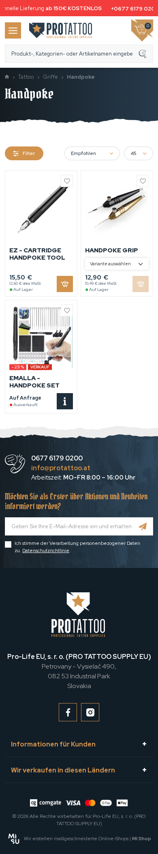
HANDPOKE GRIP (111, 250)
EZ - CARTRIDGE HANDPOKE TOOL (37, 254)
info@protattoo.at (60, 468)
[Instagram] (90, 712)
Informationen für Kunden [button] (53, 744)
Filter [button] (29, 153)
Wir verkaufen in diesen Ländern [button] (63, 770)
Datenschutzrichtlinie (45, 550)
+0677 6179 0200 (134, 8)
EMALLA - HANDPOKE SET (34, 381)
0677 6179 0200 (57, 458)
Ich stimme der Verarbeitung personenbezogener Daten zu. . (77, 547)
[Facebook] (68, 712)
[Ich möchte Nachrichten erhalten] (142, 526)
